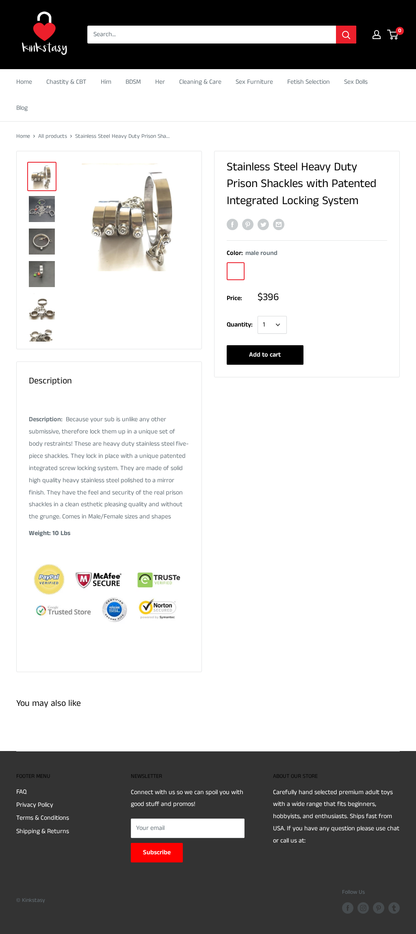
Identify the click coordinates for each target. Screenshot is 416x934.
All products (52, 136)
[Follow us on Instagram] (363, 908)
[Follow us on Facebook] (347, 908)
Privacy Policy (34, 805)
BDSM (133, 82)
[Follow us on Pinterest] (378, 908)
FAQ (21, 792)
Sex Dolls (356, 82)
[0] (393, 34)
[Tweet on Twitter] (263, 224)
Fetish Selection (308, 82)
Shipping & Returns (42, 831)
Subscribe (157, 852)
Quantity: (240, 324)
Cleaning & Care (200, 82)
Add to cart (265, 354)
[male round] (235, 271)
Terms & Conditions (42, 818)
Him (106, 82)
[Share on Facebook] (232, 224)
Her (160, 82)
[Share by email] (278, 224)
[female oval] (299, 271)
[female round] (278, 271)
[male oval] (256, 271)
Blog (22, 108)
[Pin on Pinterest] (248, 224)
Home (24, 82)
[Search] (346, 35)
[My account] (377, 34)
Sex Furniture (254, 82)
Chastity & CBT (66, 82)
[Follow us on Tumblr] (394, 908)
